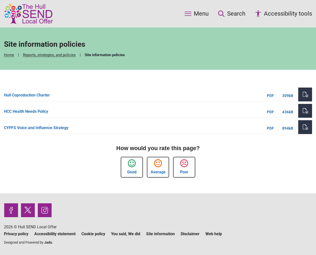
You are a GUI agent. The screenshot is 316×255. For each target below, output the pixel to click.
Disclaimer (190, 234)
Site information (160, 234)
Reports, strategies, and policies (50, 55)
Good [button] (132, 172)
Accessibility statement (55, 234)
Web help (213, 234)
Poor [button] (184, 172)
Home (9, 55)
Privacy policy (16, 234)
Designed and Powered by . (28, 242)
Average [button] (158, 172)
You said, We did (125, 234)
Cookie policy (93, 234)
